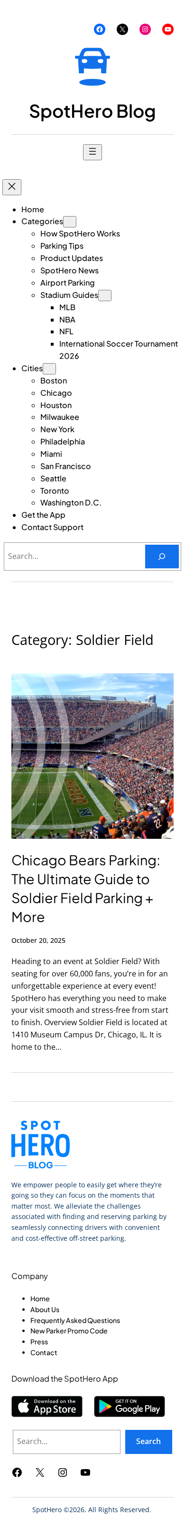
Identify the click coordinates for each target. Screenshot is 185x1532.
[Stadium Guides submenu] (104, 295)
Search (148, 1441)
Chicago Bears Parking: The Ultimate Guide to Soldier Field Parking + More (85, 888)
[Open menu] (92, 152)
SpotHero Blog (92, 110)
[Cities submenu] (49, 368)
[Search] (162, 556)
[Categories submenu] (69, 221)
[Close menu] (11, 187)
